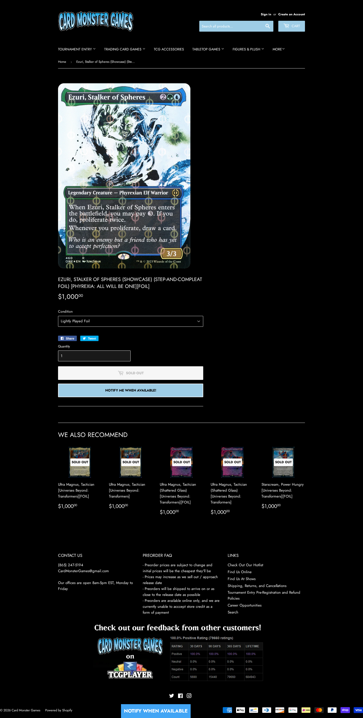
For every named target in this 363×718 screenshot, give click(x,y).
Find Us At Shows (242, 579)
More (277, 49)
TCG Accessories (169, 49)
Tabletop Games (206, 49)
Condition (65, 311)
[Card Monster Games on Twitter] (171, 696)
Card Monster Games (26, 710)
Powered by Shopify (58, 710)
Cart (295, 25)
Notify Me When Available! (130, 390)
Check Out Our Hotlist (245, 565)
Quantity (64, 346)
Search (233, 612)
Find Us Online (240, 572)
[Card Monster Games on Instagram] (189, 696)
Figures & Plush (247, 49)
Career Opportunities (245, 605)
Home (62, 61)
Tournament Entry (75, 49)
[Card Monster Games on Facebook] (180, 696)
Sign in (266, 14)
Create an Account (291, 14)
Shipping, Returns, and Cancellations (257, 585)
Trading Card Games (123, 49)
